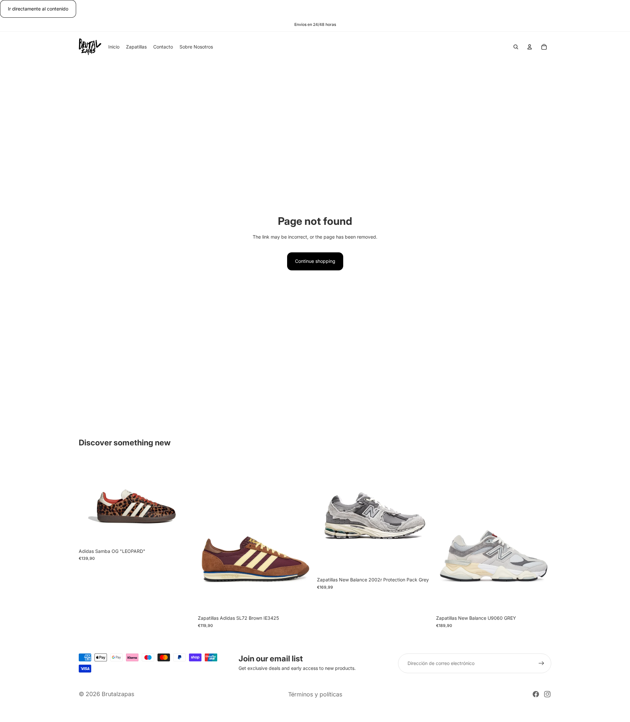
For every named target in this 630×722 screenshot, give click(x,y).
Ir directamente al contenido (38, 8)
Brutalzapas (118, 694)
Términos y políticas (315, 694)
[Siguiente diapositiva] (184, 502)
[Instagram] (547, 694)
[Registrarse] (541, 663)
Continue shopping (315, 261)
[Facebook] (536, 694)
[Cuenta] (529, 47)
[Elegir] (184, 535)
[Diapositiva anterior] (88, 502)
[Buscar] (516, 47)
